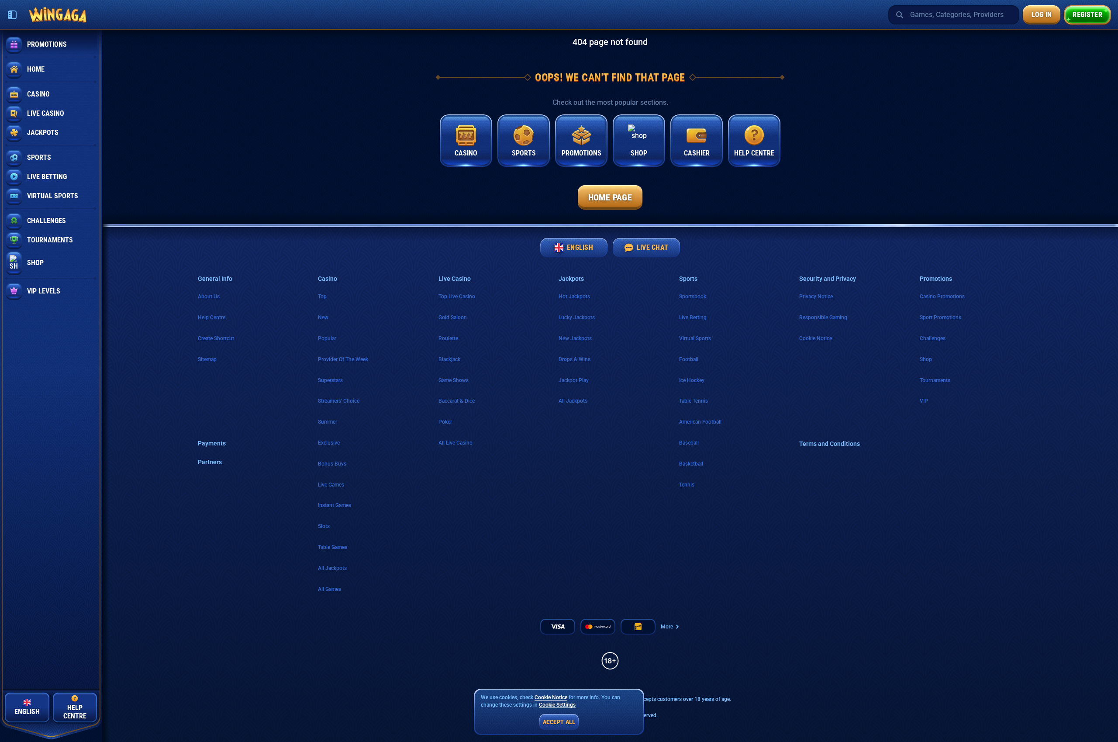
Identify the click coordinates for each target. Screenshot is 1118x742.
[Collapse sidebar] (12, 15)
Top (322, 296)
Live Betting (693, 317)
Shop (926, 359)
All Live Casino (455, 443)
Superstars (330, 380)
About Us (209, 296)
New (323, 317)
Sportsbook (692, 296)
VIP (924, 401)
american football (700, 422)
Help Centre (211, 317)
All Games (329, 589)
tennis (686, 485)
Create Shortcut (216, 338)
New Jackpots (575, 338)
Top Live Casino (456, 296)
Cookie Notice (815, 338)
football (688, 359)
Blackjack (449, 359)
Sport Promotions (940, 317)
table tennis (693, 401)
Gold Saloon (452, 317)
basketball (691, 464)
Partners (210, 462)
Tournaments (935, 380)
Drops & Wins (574, 359)
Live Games (331, 485)
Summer (327, 422)
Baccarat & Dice (456, 401)
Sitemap (207, 359)
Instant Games (334, 505)
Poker (445, 422)
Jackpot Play (574, 380)
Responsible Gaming (823, 317)
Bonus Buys (332, 464)
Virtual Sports (695, 338)
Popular (327, 338)
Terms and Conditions (829, 443)
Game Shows (453, 380)
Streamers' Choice (338, 401)
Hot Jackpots (574, 296)
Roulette (448, 338)
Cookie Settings (557, 705)
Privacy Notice (816, 296)
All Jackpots (332, 568)
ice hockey (691, 380)
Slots (324, 526)
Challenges (932, 338)
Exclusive (329, 443)
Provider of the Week (343, 359)
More (667, 627)
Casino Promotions (942, 296)
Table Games (332, 547)
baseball (689, 443)
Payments (212, 443)
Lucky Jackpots (577, 317)
